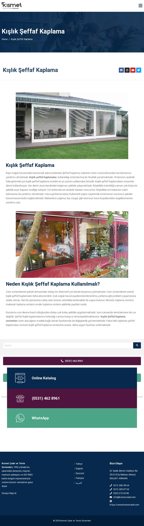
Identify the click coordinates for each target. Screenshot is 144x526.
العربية (79, 483)
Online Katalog (44, 378)
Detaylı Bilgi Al (9, 493)
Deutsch (80, 473)
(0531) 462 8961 (46, 398)
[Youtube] (132, 70)
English (79, 468)
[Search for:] (72, 345)
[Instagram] (127, 70)
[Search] (137, 345)
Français (80, 478)
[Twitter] (138, 70)
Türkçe (79, 463)
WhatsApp (40, 418)
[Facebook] (121, 70)
